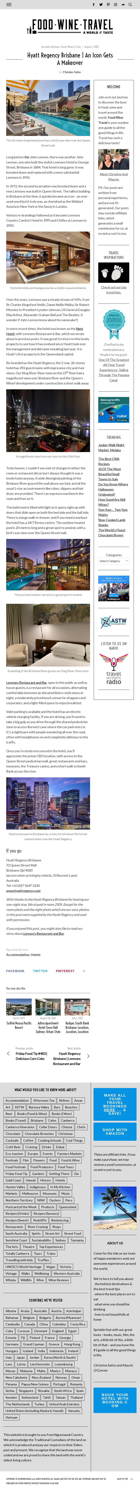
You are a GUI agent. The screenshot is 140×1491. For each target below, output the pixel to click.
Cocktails (12, 1140)
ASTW (19, 1107)
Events (48, 1154)
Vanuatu (74, 1411)
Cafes (52, 1120)
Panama (11, 1384)
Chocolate (12, 1134)
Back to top (122, 1479)
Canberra (67, 1120)
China (44, 1324)
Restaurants (14, 1227)
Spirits (36, 1233)
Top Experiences (51, 1247)
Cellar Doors (48, 1127)
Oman (75, 1377)
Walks (25, 1273)
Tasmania (77, 1240)
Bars (57, 1107)
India (41, 1351)
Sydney (60, 1240)
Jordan (34, 1357)
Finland (35, 1338)
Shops (56, 1227)
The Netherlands (17, 1404)
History (45, 1180)
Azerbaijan (73, 1311)
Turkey (39, 1404)
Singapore (26, 1391)
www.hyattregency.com (23, 891)
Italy (8, 1357)
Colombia (59, 1324)
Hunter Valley (15, 1187)
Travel (63, 47)
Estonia (10, 1338)
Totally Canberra (17, 1253)
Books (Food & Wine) (32, 1114)
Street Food (72, 1233)
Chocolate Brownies (39, 1134)
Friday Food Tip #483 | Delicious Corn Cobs (31, 1054)
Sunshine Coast (16, 1240)
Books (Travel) (15, 1120)
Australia (45, 47)
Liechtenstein (40, 1364)
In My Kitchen (60, 1187)
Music (65, 1193)
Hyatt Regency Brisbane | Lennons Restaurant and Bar (67, 1056)
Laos (8, 1364)
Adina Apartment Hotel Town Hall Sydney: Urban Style (48, 1027)
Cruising (31, 1147)
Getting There (59, 1174)
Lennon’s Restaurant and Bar (43, 934)
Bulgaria (45, 1318)
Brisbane (55, 47)
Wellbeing (41, 1273)
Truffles (43, 1260)
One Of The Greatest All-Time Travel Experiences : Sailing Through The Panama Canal (113, 370)
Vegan (50, 1267)
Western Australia (67, 1273)
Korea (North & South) (60, 1357)
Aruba (25, 1311)
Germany (12, 1344)
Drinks (46, 1147)
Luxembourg (64, 1364)
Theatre (28, 1247)
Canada (29, 1324)
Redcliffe (39, 1220)
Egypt (72, 1331)
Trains (50, 1253)
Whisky (10, 1280)
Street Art (52, 1233)
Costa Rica (77, 1324)
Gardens (38, 1174)
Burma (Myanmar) (68, 1318)
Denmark (40, 1331)
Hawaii (31, 1180)
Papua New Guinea (34, 1384)
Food (53, 1160)
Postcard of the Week (21, 1207)
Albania (10, 1311)
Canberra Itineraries (19, 1127)
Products (47, 1207)
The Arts (11, 1247)
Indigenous (38, 1187)
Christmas (65, 1134)
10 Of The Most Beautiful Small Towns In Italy (109, 474)
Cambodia (12, 1324)
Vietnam (11, 1417)
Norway (61, 1377)
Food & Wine (70, 1160)
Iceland (28, 1351)
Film (26, 1160)
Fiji (23, 1338)
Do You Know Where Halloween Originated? (113, 489)
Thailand (76, 1397)
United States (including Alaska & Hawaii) (34, 1411)
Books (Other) (62, 1114)
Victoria (65, 1267)
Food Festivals (15, 1167)
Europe (33, 1154)
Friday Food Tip (16, 1174)
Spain (80, 1391)
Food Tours (66, 1167)
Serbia (9, 1391)
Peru (68, 1200)
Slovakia (43, 1391)
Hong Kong (72, 1344)
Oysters (55, 1200)
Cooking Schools (49, 1140)
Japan (20, 1357)
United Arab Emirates (64, 1404)
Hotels (35, 955)
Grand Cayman (33, 1344)
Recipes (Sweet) (17, 1220)
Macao (10, 1371)
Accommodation (18, 955)
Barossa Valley (39, 1107)
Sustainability (41, 1240)
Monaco (71, 1371)
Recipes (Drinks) (17, 1213)
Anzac (78, 1100)
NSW (41, 1200)
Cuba (9, 1331)
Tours (38, 1253)
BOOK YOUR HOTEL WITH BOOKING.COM (115, 1400)
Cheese (66, 1127)
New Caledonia (16, 1377)
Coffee (28, 1140)
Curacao (24, 1331)
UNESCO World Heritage (23, 1267)
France (50, 1338)
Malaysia (26, 1371)
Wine (40, 1280)
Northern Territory (19, 1200)
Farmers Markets (69, 1154)
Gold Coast (13, 1180)
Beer (9, 1114)
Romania (76, 1384)
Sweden (11, 1397)
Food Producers (41, 1167)
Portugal (59, 1384)
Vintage (11, 1273)
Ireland (73, 1351)
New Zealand (41, 1377)
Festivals (11, 1160)
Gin (76, 1174)
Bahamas (11, 1318)
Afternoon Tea (43, 1100)
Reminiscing (59, 1220)
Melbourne (30, 1193)
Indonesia (56, 1351)
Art (7, 1107)
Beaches (71, 1107)
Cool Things (74, 1140)
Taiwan (60, 1397)
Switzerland (30, 1397)
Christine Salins (72, 72)
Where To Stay (74, 47)
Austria (56, 1311)
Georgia (65, 1338)
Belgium (29, 1318)
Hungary (11, 1351)
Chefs (81, 1127)
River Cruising (38, 1227)
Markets (11, 1193)
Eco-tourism (14, 1154)
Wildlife (26, 1280)
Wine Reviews (58, 1280)
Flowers (39, 1160)
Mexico (55, 1371)
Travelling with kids (19, 1260)
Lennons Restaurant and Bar (26, 683)
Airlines (64, 1100)
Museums (50, 1193)
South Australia (16, 1233)
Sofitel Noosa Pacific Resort (19, 1025)
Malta (41, 1371)
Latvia (21, 1364)
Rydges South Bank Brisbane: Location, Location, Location (77, 1027)
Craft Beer (13, 1147)
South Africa (63, 1391)
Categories (114, 555)
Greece (54, 1344)
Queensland (67, 1207)
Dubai (60, 1147)
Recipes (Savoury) (46, 1213)
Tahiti (47, 1397)
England (58, 1331)
